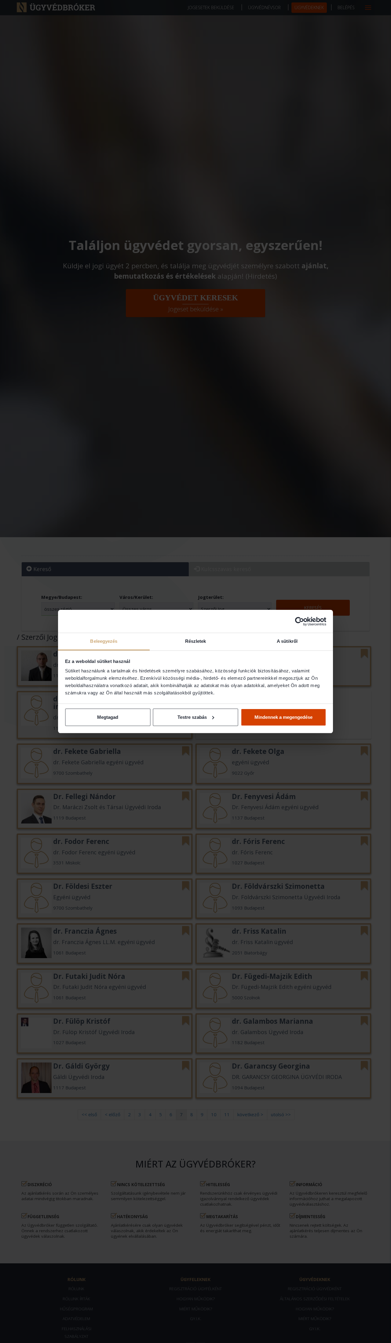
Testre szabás (192, 717)
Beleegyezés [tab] (103, 641)
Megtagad (107, 717)
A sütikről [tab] (287, 641)
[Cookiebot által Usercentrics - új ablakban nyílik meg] (299, 621)
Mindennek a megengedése (283, 717)
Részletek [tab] (195, 641)
